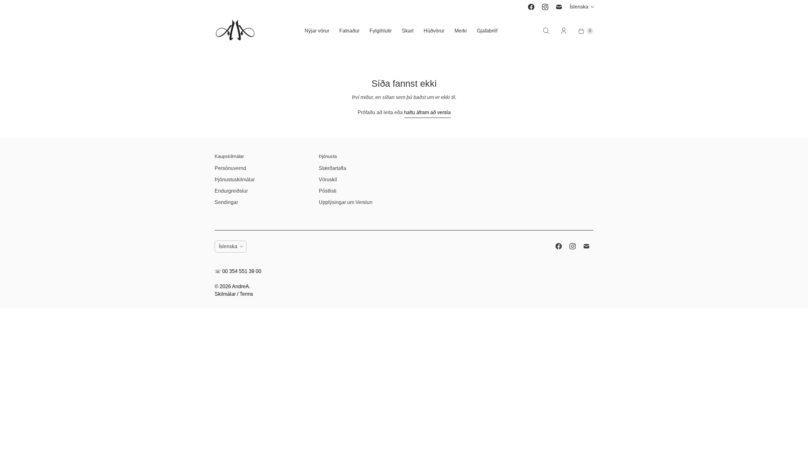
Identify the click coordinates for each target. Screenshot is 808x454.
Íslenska (579, 6)
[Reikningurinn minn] (564, 30)
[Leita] (546, 30)
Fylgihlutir (381, 30)
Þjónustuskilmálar (235, 179)
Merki (460, 30)
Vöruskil (328, 179)
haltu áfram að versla (427, 112)
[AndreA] (235, 30)
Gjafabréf (487, 30)
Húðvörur (434, 30)
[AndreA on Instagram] (545, 7)
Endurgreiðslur (231, 191)
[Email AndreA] (559, 7)
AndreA (240, 286)
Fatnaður (349, 30)
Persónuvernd (230, 168)
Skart (407, 30)
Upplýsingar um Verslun (345, 202)
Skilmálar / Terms (234, 294)
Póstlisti (327, 191)
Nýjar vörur (317, 30)
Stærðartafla (332, 168)
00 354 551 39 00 (241, 271)
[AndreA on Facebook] (531, 7)
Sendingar (226, 202)
